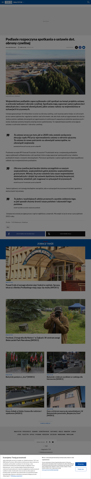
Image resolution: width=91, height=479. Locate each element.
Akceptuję (81, 464)
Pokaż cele (81, 469)
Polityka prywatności (16, 476)
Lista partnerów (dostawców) (50, 470)
